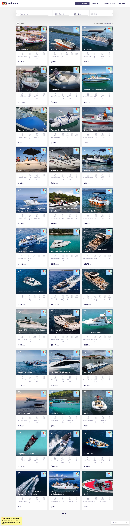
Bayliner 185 (22, 130)
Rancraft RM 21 (89, 373)
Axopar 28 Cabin (24, 413)
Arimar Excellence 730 (26, 373)
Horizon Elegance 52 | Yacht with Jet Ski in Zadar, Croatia (65, 291)
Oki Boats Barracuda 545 (60, 373)
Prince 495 (22, 170)
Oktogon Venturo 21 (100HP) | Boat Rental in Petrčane (31, 210)
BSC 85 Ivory (88, 454)
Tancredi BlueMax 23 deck (61, 130)
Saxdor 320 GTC (57, 413)
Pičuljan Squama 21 (58, 454)
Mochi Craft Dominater (92, 332)
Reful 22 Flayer (23, 89)
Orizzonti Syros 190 (91, 130)
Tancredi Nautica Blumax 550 (95, 89)
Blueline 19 (88, 49)
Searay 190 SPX (57, 170)
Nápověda (96, 3)
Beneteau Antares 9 (25, 251)
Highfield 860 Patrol (26, 454)
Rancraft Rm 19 (89, 211)
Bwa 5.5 (86, 413)
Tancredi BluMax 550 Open (94, 170)
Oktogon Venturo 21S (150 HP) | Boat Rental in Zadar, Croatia (32, 493)
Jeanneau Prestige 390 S (60, 251)
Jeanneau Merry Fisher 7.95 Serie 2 (31, 292)
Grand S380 (55, 89)
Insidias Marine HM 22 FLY (61, 49)
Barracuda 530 (24, 49)
